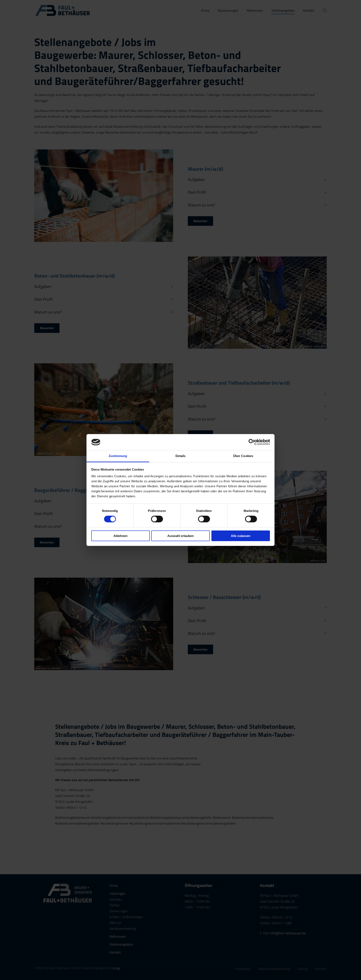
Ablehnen (120, 536)
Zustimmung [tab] (118, 456)
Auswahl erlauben (180, 536)
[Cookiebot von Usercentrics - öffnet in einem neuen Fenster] (251, 442)
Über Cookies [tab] (243, 456)
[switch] (157, 519)
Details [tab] (180, 456)
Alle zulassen (240, 536)
